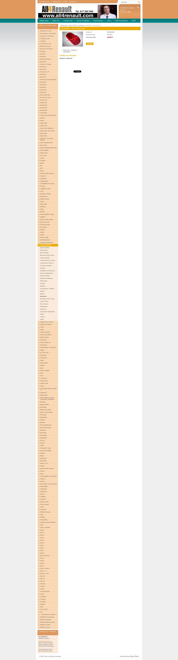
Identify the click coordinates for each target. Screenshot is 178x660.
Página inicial (45, 1)
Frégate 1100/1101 (72, 25)
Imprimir (73, 1)
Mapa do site (57, 1)
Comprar (90, 44)
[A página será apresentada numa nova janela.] (72, 46)
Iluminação (81, 25)
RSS (66, 1)
